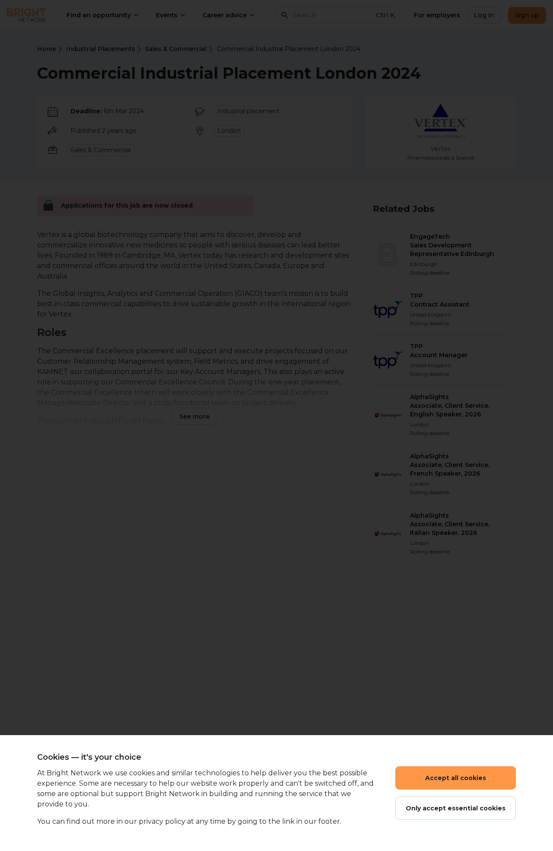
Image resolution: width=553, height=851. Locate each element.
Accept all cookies (455, 778)
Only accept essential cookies (455, 808)
